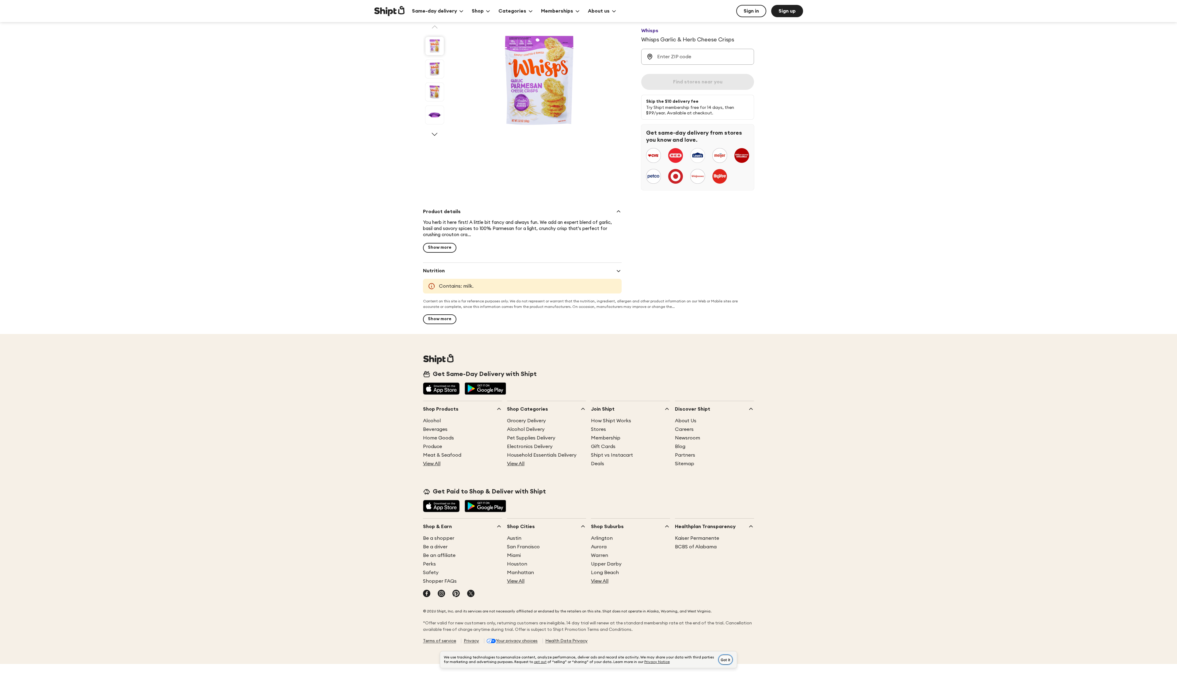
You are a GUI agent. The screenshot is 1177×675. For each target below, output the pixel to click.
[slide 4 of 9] (434, 115)
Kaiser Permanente (697, 538)
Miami (514, 555)
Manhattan (520, 572)
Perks (429, 564)
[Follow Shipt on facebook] (426, 594)
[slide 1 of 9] (434, 46)
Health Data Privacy (566, 641)
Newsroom (687, 437)
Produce (432, 446)
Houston (517, 564)
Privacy (471, 641)
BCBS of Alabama (696, 546)
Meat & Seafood (442, 455)
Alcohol (432, 420)
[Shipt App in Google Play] (485, 389)
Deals (597, 463)
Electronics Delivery (530, 446)
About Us (685, 420)
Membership (605, 437)
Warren (599, 555)
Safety (431, 572)
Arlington (602, 538)
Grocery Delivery (526, 420)
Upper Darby (606, 564)
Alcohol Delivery (526, 429)
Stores (598, 429)
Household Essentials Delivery (542, 455)
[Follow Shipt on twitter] (470, 594)
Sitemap (684, 463)
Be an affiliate (439, 555)
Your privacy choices (517, 641)
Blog (680, 446)
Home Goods (438, 437)
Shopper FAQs (440, 581)
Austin (514, 538)
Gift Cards (603, 446)
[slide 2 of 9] (434, 69)
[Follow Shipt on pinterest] (456, 594)
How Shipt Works (611, 420)
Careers (684, 429)
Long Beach (605, 572)
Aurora (599, 546)
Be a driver (435, 546)
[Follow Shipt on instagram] (441, 594)
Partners (685, 455)
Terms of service (439, 641)
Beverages (435, 429)
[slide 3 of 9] (434, 92)
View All (431, 463)
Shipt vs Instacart (612, 455)
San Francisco (523, 546)
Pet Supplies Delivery (531, 437)
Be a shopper (438, 538)
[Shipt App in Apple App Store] (441, 389)
